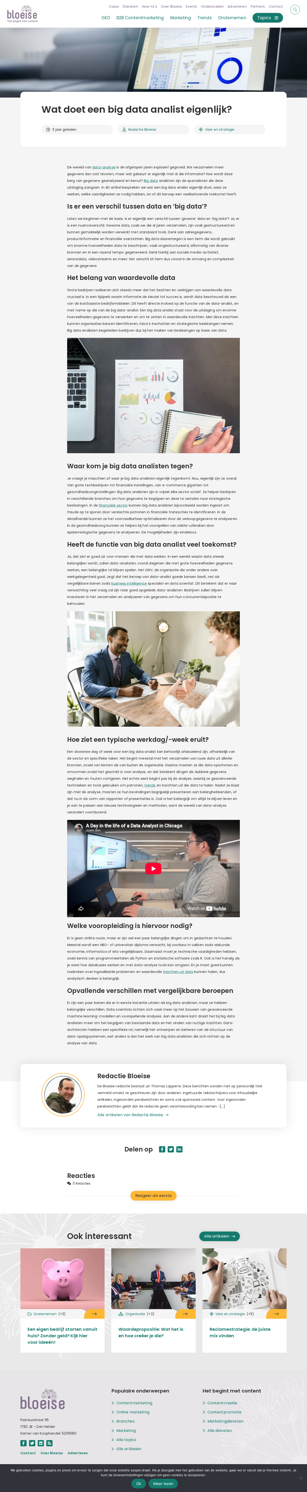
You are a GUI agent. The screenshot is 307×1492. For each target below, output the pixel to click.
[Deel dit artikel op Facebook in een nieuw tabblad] (162, 1149)
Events (191, 6)
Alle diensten (219, 1430)
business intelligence (129, 583)
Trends (204, 18)
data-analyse (104, 167)
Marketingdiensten (225, 1421)
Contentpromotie (224, 1412)
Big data (151, 180)
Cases (114, 6)
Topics (264, 18)
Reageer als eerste (153, 1195)
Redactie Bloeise (142, 129)
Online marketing (132, 1412)
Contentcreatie (222, 1403)
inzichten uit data (178, 971)
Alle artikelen (216, 1236)
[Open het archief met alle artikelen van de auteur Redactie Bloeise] (69, 1095)
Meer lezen (163, 1483)
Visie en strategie (220, 129)
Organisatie (139, 1314)
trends (149, 785)
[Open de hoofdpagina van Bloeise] (22, 14)
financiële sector (113, 505)
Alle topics (126, 1439)
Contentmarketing (134, 1403)
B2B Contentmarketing (140, 18)
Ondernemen (232, 18)
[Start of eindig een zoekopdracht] (295, 9)
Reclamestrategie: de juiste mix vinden (240, 1332)
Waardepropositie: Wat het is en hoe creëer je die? (150, 1332)
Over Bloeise (171, 6)
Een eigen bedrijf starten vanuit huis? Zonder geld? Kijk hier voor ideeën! (62, 1335)
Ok (138, 1483)
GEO (105, 18)
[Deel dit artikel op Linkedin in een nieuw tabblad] (179, 1149)
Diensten (130, 6)
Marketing (180, 18)
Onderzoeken (212, 6)
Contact (276, 6)
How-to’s (149, 6)
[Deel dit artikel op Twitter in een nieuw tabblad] (171, 1149)
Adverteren (237, 6)
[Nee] (301, 1478)
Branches (125, 1421)
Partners (258, 6)
